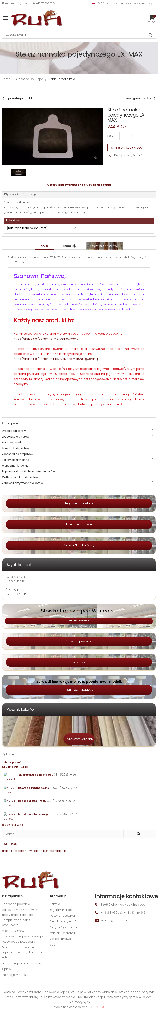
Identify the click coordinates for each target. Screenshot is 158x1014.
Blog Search (12, 825)
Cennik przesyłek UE (62, 921)
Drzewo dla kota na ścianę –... (34, 787)
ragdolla (61, 851)
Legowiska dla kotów (15, 437)
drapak (7, 851)
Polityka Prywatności (63, 927)
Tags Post (10, 844)
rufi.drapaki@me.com (18, 3)
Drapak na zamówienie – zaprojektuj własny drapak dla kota (22, 952)
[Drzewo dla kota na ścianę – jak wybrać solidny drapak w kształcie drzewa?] (10, 790)
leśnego (48, 851)
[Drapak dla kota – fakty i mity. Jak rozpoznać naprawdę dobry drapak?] (10, 803)
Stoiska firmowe (60, 939)
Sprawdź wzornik (79, 739)
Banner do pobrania (16, 904)
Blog (52, 945)
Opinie (6, 969)
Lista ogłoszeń (12, 762)
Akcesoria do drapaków (17, 454)
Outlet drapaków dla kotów (20, 477)
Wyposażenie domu (15, 466)
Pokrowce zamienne (15, 460)
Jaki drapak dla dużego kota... (35, 774)
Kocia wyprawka (12, 442)
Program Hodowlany (79, 503)
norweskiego (33, 851)
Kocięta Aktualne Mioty (78, 545)
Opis (44, 245)
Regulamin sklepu (61, 910)
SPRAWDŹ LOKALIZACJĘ (79, 621)
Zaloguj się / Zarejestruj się (133, 3)
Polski (100, 3)
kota (21, 851)
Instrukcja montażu (15, 975)
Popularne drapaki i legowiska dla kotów (28, 471)
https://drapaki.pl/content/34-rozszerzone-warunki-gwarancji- (57, 359)
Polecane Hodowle (79, 524)
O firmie (54, 904)
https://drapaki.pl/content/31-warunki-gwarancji (47, 339)
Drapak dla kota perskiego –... (35, 814)
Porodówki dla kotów (15, 448)
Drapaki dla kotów (14, 431)
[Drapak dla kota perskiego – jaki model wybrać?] (10, 816)
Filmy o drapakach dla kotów (22, 963)
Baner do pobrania (79, 641)
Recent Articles (15, 766)
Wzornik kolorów (104, 246)
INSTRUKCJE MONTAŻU (79, 690)
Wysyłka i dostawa (62, 916)
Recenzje (70, 245)
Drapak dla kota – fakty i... (33, 801)
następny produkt (139, 98)
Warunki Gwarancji (62, 933)
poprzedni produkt (18, 98)
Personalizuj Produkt (130, 148)
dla (15, 851)
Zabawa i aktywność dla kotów (22, 483)
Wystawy (79, 662)
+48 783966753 (46, 3)
